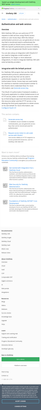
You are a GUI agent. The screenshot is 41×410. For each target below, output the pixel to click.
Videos (4, 305)
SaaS (3, 269)
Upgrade (4, 320)
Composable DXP (7, 277)
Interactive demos (7, 345)
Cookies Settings (20, 406)
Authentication (12, 19)
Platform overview (20, 365)
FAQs (3, 324)
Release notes (6, 253)
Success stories (6, 313)
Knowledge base (7, 317)
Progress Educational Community (12, 341)
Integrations (5, 292)
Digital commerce (7, 281)
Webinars (4, 309)
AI (2, 285)
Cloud (3, 266)
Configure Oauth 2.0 (9, 108)
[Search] (38, 13)
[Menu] (2, 13)
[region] (20, 397)
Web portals (5, 288)
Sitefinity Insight (6, 237)
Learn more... (16, 4)
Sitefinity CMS (6, 234)
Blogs (3, 301)
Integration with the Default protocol (16, 68)
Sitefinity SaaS (6, 245)
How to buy (5, 372)
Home (3, 19)
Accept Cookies (20, 401)
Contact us (5, 375)
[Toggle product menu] (38, 8)
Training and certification (9, 337)
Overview (5, 29)
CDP (3, 273)
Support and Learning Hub (10, 334)
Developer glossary (7, 349)
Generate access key (21, 88)
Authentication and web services (16, 24)
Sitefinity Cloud (6, 241)
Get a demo (20, 359)
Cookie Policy (5, 395)
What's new (5, 249)
